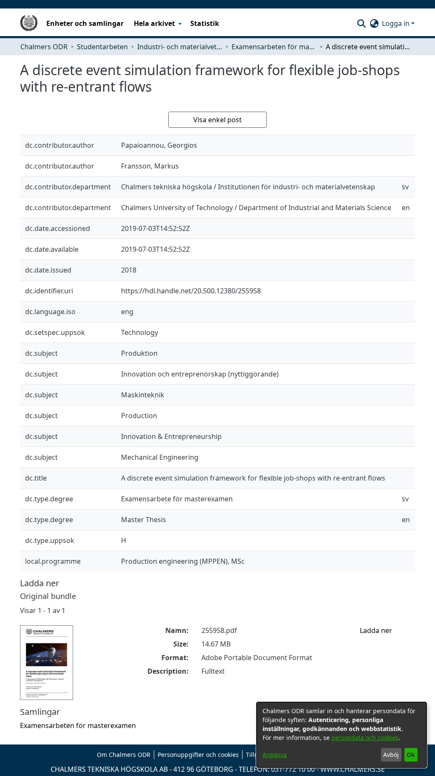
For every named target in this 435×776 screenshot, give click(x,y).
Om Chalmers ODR (123, 755)
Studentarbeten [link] (102, 46)
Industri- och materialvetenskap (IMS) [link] (179, 46)
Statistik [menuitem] (204, 23)
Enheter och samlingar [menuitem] (85, 23)
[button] (361, 23)
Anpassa (275, 755)
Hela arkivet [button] (154, 23)
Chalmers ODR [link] (44, 46)
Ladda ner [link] (376, 630)
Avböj (391, 755)
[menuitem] (157, 23)
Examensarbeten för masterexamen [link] (274, 46)
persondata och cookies (364, 738)
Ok (411, 755)
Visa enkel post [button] (217, 119)
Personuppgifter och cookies (198, 755)
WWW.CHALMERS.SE (352, 769)
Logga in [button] (396, 23)
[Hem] (29, 23)
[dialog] (342, 735)
